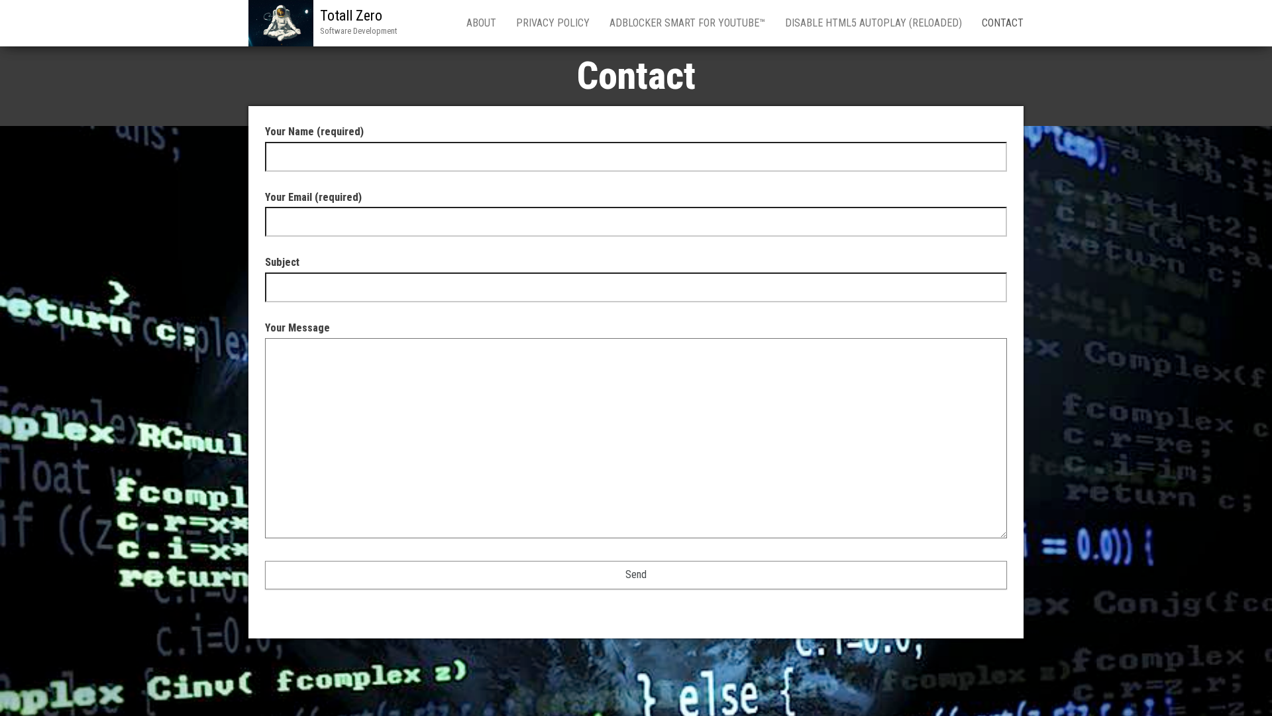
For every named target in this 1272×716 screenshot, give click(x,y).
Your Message (297, 328)
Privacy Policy (553, 23)
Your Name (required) (314, 131)
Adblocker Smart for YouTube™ (687, 23)
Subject (282, 262)
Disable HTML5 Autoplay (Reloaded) (873, 23)
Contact (1003, 23)
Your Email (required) (313, 197)
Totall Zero (351, 15)
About (481, 23)
